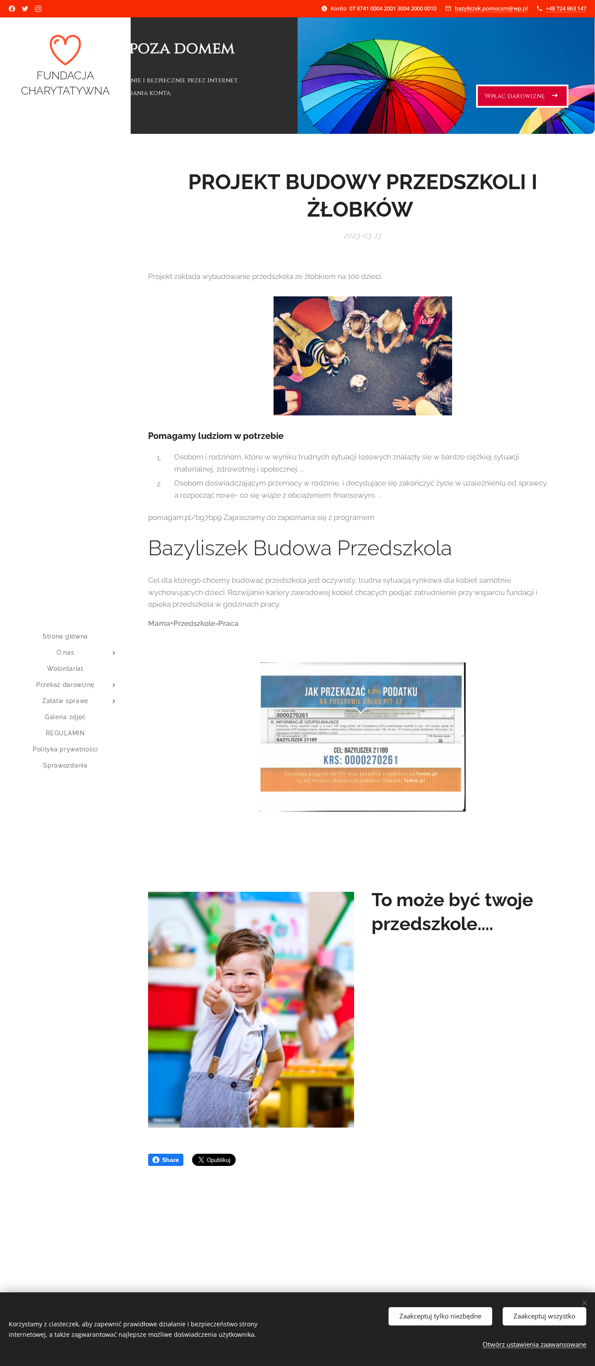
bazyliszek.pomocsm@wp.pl (491, 8)
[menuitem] (65, 637)
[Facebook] (12, 8)
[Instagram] (38, 8)
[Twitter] (25, 8)
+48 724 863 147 (566, 8)
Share (170, 1159)
